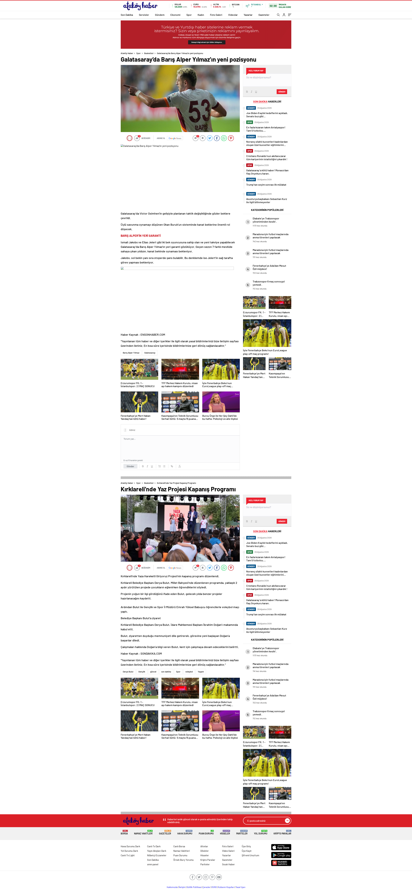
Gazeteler (263, 14)
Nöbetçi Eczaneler (156, 855)
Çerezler (206, 887)
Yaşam (201, 671)
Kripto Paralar (282, 832)
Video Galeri (228, 850)
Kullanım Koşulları (226, 887)
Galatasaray (149, 352)
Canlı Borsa (179, 846)
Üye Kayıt (247, 850)
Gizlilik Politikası (194, 887)
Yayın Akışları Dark (156, 850)
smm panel (152, 864)
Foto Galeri (216, 14)
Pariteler (242, 832)
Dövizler (204, 850)
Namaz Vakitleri (143, 832)
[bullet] (164, 466)
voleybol (189, 671)
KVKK (214, 887)
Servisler (144, 14)
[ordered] (159, 466)
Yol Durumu (260, 832)
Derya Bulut (128, 671)
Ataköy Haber (127, 53)
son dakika (166, 671)
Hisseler (225, 832)
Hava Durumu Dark (130, 846)
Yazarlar (248, 14)
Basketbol (148, 53)
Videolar (233, 14)
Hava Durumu (184, 832)
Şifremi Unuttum (250, 855)
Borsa (124, 832)
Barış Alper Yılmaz (131, 352)
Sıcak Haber (228, 864)
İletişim (182, 887)
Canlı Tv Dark (154, 846)
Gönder (130, 466)
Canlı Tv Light (128, 855)
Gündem (159, 14)
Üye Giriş (246, 846)
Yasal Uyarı (240, 887)
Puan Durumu (206, 832)
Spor (189, 14)
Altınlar (204, 846)
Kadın (201, 14)
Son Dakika (127, 14)
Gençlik (141, 671)
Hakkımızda (172, 887)
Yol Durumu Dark (129, 850)
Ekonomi (175, 14)
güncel (153, 671)
